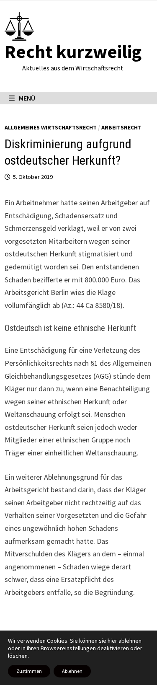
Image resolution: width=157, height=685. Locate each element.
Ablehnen (72, 671)
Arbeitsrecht (121, 127)
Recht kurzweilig (73, 51)
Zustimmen (29, 671)
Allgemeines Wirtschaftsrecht (51, 127)
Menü (27, 98)
